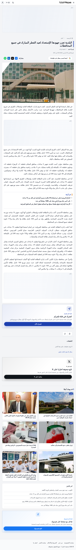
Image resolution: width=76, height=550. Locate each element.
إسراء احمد (71, 49)
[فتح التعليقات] (65, 334)
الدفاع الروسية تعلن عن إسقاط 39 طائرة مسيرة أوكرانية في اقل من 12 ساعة (46, 198)
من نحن (60, 543)
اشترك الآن (38, 324)
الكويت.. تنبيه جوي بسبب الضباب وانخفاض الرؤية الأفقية (57, 490)
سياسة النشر (42, 543)
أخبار (62, 38)
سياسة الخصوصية (69, 543)
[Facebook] (16, 58)
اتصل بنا (35, 543)
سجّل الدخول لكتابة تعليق (65, 352)
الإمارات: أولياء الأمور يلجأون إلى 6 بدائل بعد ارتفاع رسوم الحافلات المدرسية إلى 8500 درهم (47, 501)
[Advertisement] (38, 19)
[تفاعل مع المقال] (69, 334)
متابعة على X (38, 377)
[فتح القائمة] (73, 2)
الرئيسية (69, 38)
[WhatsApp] (5, 58)
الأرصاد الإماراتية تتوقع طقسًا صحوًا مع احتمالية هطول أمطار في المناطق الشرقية (45, 204)
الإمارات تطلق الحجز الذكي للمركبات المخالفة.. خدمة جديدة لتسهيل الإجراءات (51, 498)
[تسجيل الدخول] (2, 2)
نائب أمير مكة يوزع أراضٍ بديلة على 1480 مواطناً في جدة (53, 201)
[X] (12, 58)
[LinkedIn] (8, 58)
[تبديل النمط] (13, 2)
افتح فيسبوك (38, 528)
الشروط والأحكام (52, 543)
